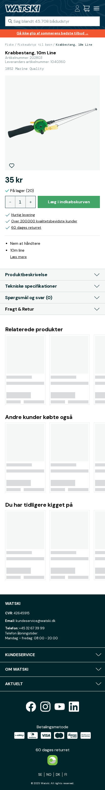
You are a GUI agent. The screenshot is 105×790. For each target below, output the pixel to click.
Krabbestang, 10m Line (74, 44)
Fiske (9, 44)
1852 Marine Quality (24, 68)
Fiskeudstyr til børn (35, 44)
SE (40, 774)
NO (48, 774)
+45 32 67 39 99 (32, 628)
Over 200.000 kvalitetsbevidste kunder (44, 221)
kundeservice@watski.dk (36, 621)
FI (65, 774)
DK (58, 774)
